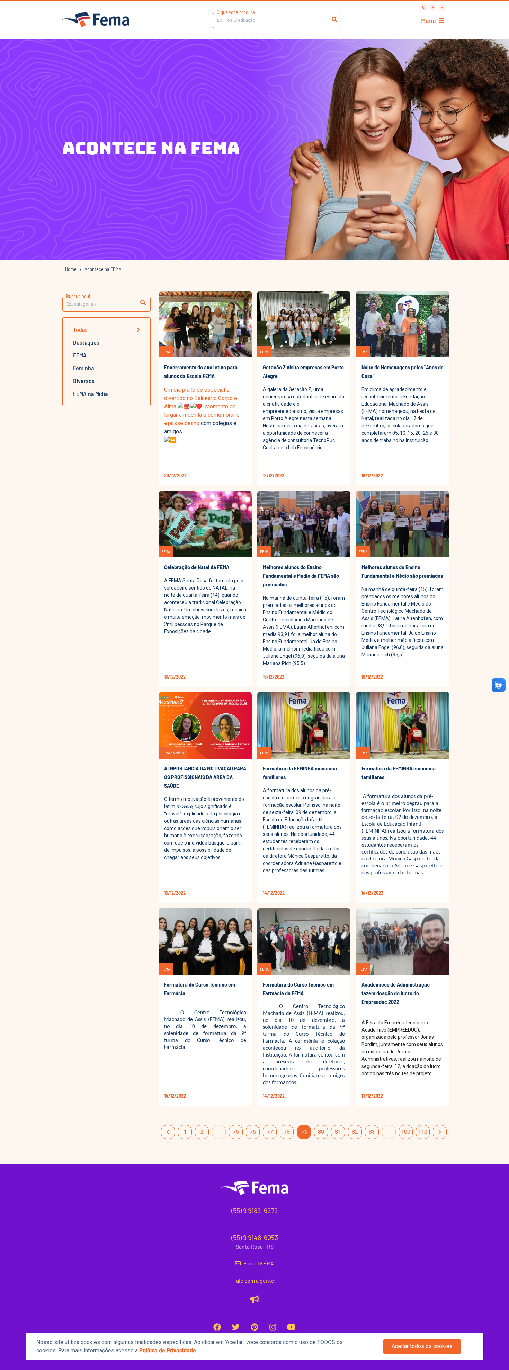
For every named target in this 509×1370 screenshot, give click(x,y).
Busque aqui (78, 296)
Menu (428, 20)
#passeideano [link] (181, 423)
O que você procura (236, 12)
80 (321, 1132)
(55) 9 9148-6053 (254, 1237)
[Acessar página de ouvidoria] (255, 1298)
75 (236, 1132)
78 (287, 1132)
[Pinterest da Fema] (254, 1326)
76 (253, 1132)
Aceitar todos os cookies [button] (422, 1346)
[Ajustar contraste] (423, 7)
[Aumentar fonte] (433, 7)
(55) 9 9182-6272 (254, 1210)
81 (338, 1132)
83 (372, 1132)
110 (422, 1132)
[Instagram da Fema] (273, 1326)
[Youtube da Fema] (291, 1326)
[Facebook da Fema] (217, 1326)
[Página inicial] (95, 20)
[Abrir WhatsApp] (491, 17)
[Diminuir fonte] (442, 7)
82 (355, 1132)
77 (270, 1132)
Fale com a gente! (254, 1280)
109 (405, 1132)
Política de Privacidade (167, 1350)
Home (71, 269)
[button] (143, 302)
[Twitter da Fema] (235, 1326)
